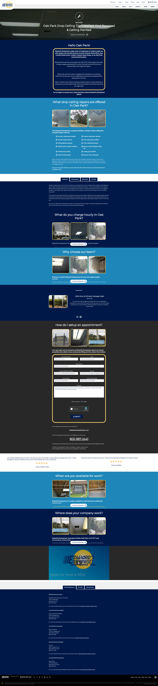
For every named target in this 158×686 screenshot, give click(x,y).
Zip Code (92, 371)
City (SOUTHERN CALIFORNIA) (66, 371)
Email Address (66, 378)
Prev (77, 317)
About (126, 2)
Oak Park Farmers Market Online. (88, 622)
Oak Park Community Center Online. (88, 606)
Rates (124, 6)
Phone (91, 356)
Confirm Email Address (92, 378)
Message (79, 385)
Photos (132, 2)
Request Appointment (78, 34)
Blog (138, 2)
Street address (79, 364)
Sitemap (149, 682)
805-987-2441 (153, 2)
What (117, 6)
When (145, 6)
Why (130, 6)
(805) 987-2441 (26, 677)
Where (152, 6)
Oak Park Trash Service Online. (82, 638)
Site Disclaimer (153, 682)
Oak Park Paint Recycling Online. (88, 669)
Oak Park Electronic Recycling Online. (87, 653)
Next (81, 317)
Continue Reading (78, 244)
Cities (120, 2)
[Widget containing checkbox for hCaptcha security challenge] (79, 409)
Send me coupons (75, 401)
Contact (143, 2)
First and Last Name (66, 356)
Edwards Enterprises (7, 5)
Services (112, 2)
